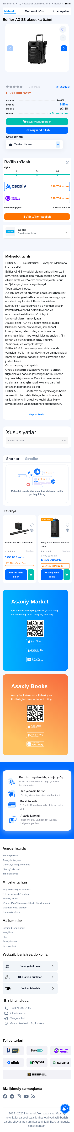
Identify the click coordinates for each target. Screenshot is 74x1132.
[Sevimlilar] (62, 29)
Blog (5, 937)
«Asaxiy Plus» (10, 898)
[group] (37, 49)
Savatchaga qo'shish (39, 121)
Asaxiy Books (29, 686)
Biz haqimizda (10, 855)
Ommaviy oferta (11, 912)
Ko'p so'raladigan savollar (16, 889)
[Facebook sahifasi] (5, 1096)
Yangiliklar (8, 932)
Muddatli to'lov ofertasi (15, 907)
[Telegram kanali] (12, 1096)
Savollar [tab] (31, 459)
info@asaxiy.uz (18, 1013)
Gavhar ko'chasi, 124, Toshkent (27, 1023)
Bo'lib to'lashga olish (37, 216)
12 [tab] (57, 170)
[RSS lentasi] (33, 1096)
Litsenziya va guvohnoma (16, 864)
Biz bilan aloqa (10, 873)
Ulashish (65, 87)
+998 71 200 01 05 (20, 1008)
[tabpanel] (37, 483)
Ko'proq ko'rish (37, 414)
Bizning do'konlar (30, 966)
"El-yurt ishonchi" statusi (16, 894)
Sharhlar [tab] (13, 459)
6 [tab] (37, 170)
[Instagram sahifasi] (19, 1096)
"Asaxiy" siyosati (11, 869)
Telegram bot (17, 1018)
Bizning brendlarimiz (14, 928)
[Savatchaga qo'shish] (31, 574)
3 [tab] (16, 170)
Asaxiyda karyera (12, 860)
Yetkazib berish (31, 988)
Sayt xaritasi (9, 946)
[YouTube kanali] (26, 1096)
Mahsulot (10, 11)
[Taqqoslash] (63, 37)
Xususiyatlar (61, 11)
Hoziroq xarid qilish (37, 130)
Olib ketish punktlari (30, 977)
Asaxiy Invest (10, 941)
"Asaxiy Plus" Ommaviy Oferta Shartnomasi (26, 903)
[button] (64, 48)
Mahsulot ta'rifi (34, 11)
